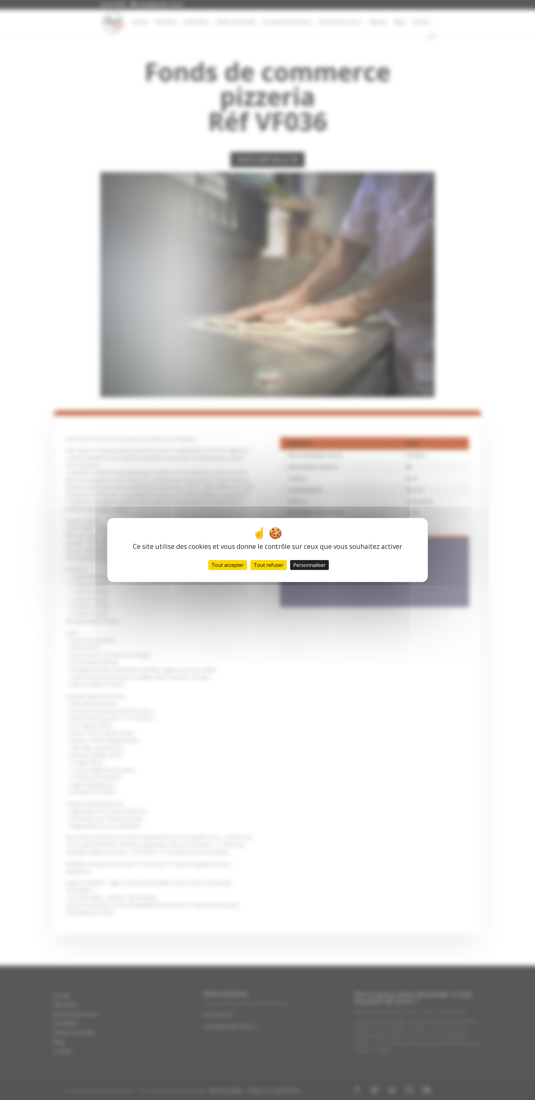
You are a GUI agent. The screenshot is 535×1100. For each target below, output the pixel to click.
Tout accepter (227, 565)
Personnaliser (309, 565)
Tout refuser (269, 565)
